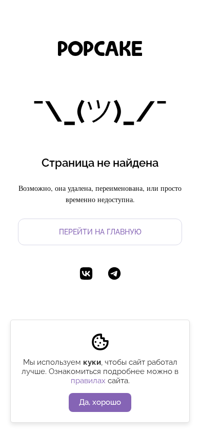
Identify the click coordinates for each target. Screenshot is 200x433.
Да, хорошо (100, 402)
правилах (88, 380)
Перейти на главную (100, 232)
